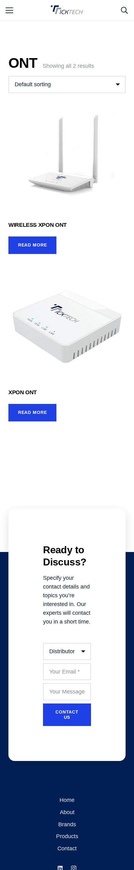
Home (67, 800)
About (67, 812)
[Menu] (9, 10)
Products (67, 836)
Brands (67, 824)
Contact (67, 848)
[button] (124, 10)
